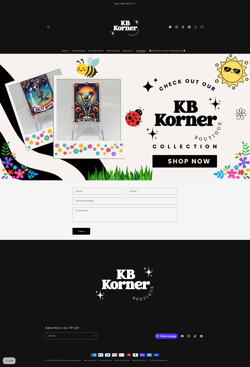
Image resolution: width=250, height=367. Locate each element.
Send (81, 231)
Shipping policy (139, 360)
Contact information (158, 360)
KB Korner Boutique (61, 360)
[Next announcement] (156, 4)
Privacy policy (105, 360)
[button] (48, 27)
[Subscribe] (94, 336)
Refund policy (90, 360)
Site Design (76, 360)
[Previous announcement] (94, 4)
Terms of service (121, 360)
